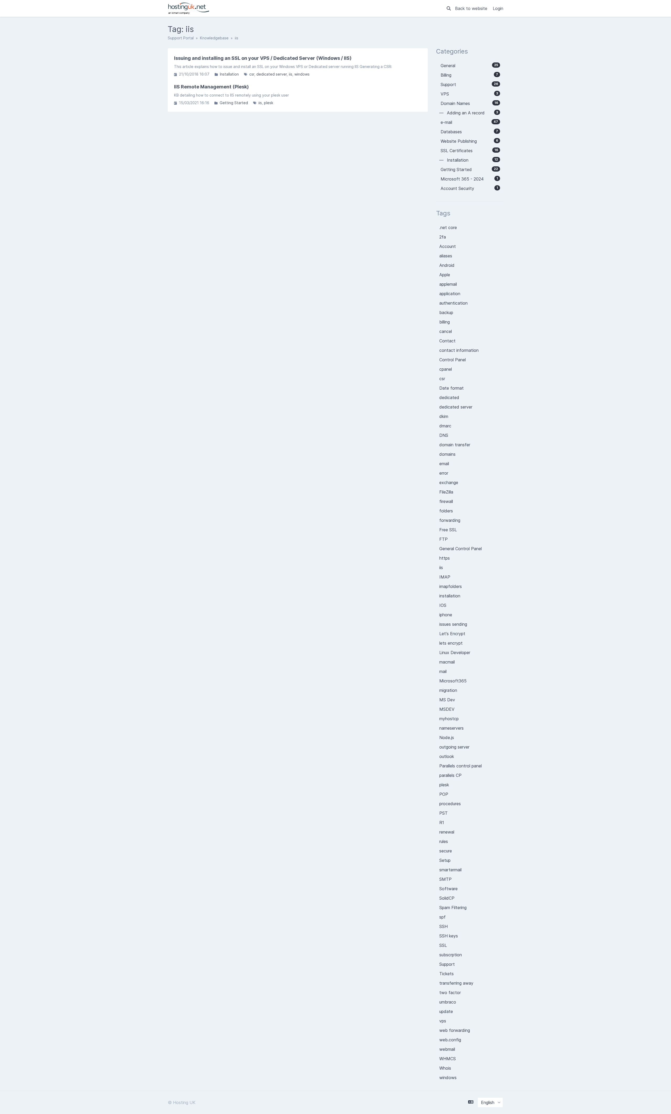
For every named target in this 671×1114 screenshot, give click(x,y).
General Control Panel (460, 548)
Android (446, 265)
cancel (445, 331)
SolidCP (446, 898)
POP (443, 794)
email (444, 463)
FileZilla (446, 492)
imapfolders (450, 586)
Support (447, 964)
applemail (448, 284)
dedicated (449, 397)
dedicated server (271, 74)
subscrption (450, 954)
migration (448, 690)
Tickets (446, 973)
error (443, 473)
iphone (445, 614)
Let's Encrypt (452, 633)
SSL (443, 945)
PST (443, 813)
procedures (450, 803)
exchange (448, 482)
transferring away (456, 983)
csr (251, 74)
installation (449, 595)
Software (448, 888)
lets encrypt (451, 643)
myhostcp (449, 718)
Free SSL (448, 529)
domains (447, 454)
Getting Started (234, 102)
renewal (446, 832)
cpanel (445, 369)
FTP (443, 539)
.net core (448, 227)
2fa (442, 237)
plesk (268, 102)
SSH (443, 926)
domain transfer (454, 444)
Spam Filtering (453, 907)
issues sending (453, 624)
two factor (450, 992)
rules (443, 841)
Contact (447, 340)
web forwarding (454, 1030)
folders (446, 510)
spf (442, 917)
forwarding (449, 520)
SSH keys (448, 935)
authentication (453, 303)
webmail (447, 1049)
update (446, 1011)
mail (443, 671)
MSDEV (446, 709)
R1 (441, 822)
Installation (229, 74)
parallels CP (450, 775)
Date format (451, 388)
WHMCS (447, 1058)
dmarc (445, 425)
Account (447, 246)
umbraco (447, 1002)
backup (446, 312)
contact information (459, 350)
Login (498, 8)
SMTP (445, 879)
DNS (443, 435)
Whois (445, 1068)
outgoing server (454, 747)
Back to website (472, 8)
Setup (445, 860)
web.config (450, 1039)
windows (302, 74)
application (449, 293)
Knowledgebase (214, 38)
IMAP (444, 577)
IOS (442, 605)
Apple (444, 274)
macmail (447, 662)
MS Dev (447, 699)
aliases (445, 255)
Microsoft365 (453, 680)
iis (290, 74)
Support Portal (181, 38)
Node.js (446, 737)
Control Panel (452, 359)
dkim (443, 416)
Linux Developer (454, 652)
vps (442, 1020)
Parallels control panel (460, 765)
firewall (446, 501)
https (444, 558)
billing (444, 322)
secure (445, 850)
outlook (446, 756)
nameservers (451, 728)
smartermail (450, 869)
